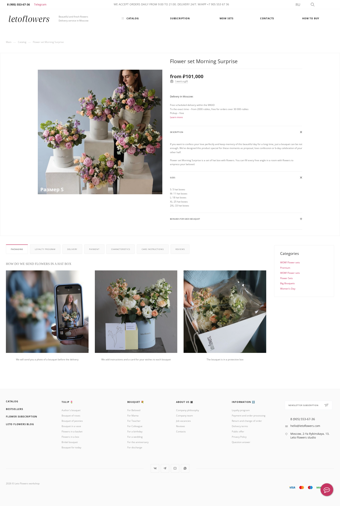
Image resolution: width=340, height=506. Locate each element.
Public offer (238, 431)
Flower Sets (286, 278)
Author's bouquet (71, 410)
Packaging (17, 249)
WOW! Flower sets (290, 262)
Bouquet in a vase (71, 426)
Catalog (12, 401)
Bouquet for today (71, 447)
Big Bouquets (287, 283)
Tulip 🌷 (67, 402)
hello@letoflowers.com (305, 426)
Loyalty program (45, 249)
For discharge (134, 447)
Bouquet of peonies (72, 421)
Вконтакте (155, 468)
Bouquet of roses (71, 415)
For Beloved (133, 410)
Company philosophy (187, 410)
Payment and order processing (248, 415)
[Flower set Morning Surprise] (100, 132)
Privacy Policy (239, 436)
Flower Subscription (21, 416)
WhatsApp (185, 468)
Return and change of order (247, 421)
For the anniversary (138, 442)
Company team (184, 415)
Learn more (176, 117)
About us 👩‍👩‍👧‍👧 (184, 402)
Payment (94, 249)
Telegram (40, 4)
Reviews (180, 249)
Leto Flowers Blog (20, 424)
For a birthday (134, 431)
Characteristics (120, 249)
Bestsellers (14, 409)
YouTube (175, 468)
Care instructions (153, 249)
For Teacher (133, 421)
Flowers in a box (70, 436)
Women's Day (287, 288)
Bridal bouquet (70, 442)
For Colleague (134, 426)
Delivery (72, 249)
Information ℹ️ (243, 402)
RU (298, 4)
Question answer (241, 442)
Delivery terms (240, 426)
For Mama (133, 415)
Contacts (181, 431)
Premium (285, 267)
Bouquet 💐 (135, 402)
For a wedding (135, 436)
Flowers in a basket (72, 431)
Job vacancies (183, 421)
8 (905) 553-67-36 (302, 419)
